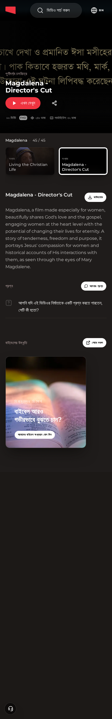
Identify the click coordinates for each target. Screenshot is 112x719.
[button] (94, 286)
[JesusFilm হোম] (11, 10)
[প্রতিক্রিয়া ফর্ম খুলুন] (10, 709)
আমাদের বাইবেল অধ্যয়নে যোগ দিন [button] (35, 434)
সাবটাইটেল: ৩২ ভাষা (65, 118)
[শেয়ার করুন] (54, 103)
